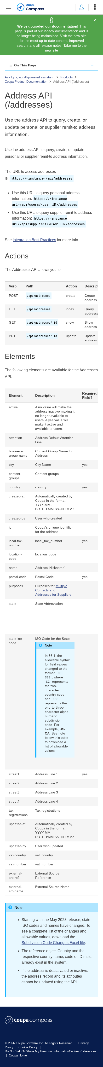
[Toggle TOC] (8, 7)
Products (66, 77)
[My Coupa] (81, 7)
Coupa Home (18, 1055)
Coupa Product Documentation (26, 81)
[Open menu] (95, 7)
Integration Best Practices (34, 240)
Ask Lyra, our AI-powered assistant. (29, 77)
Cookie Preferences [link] (82, 1051)
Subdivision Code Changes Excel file (53, 943)
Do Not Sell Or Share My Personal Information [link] (37, 1051)
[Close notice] (94, 20)
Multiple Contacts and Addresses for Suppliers (53, 590)
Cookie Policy (28, 1047)
